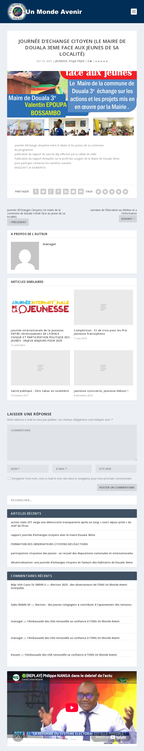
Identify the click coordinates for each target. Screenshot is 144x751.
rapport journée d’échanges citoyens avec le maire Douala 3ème (53, 535)
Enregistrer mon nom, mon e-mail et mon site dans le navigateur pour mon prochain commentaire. (72, 478)
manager (49, 244)
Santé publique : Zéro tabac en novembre (40, 391)
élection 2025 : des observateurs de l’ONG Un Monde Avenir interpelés (69, 586)
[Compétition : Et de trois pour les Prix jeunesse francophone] (103, 307)
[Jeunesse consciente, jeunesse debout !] (103, 367)
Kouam (15, 654)
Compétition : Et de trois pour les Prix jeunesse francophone (100, 332)
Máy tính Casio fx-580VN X (28, 584)
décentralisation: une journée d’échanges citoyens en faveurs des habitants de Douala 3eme (72, 562)
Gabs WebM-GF (21, 604)
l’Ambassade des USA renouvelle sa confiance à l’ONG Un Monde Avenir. (73, 621)
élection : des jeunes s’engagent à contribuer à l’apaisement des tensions (83, 604)
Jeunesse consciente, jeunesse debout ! (101, 391)
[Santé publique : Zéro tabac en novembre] (40, 367)
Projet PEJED (77, 61)
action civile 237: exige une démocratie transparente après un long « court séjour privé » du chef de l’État (71, 523)
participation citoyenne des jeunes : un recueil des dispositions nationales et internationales (72, 553)
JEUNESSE (61, 61)
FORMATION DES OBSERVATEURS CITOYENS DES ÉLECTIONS (49, 544)
